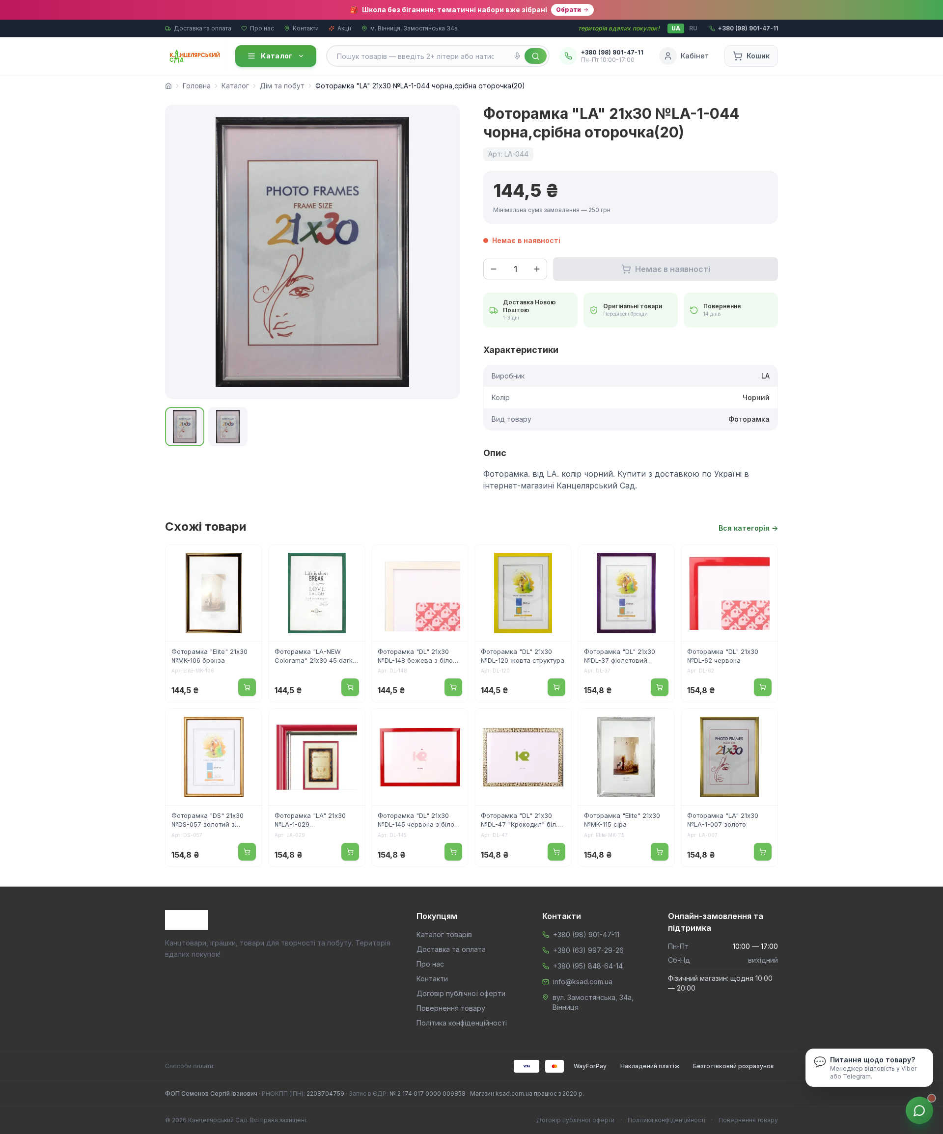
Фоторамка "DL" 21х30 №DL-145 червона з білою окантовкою (419, 820)
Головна (197, 85)
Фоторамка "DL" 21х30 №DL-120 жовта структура (522, 656)
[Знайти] (536, 56)
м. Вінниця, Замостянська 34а (414, 28)
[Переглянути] (248, 559)
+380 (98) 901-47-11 (586, 934)
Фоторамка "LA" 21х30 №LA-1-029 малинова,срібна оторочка (310, 820)
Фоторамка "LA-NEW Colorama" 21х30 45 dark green (314, 657)
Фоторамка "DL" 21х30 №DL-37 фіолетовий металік (619, 657)
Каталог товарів (444, 934)
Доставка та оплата (202, 28)
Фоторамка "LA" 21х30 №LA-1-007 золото (722, 819)
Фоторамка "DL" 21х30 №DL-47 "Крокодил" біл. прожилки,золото (519, 820)
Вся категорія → (748, 528)
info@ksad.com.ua (582, 981)
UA (675, 28)
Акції (344, 28)
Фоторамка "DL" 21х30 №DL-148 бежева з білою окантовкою (418, 657)
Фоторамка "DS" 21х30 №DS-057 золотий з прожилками (207, 820)
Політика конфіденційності (461, 1023)
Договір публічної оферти (460, 993)
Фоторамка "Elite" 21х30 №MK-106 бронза (209, 656)
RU (693, 28)
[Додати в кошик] (247, 687)
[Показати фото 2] (228, 426)
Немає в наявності (672, 269)
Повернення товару (450, 1008)
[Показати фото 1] (184, 426)
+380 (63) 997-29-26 (588, 950)
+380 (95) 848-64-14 (588, 966)
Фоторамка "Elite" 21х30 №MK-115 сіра (622, 819)
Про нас (262, 28)
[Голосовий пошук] (517, 56)
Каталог (276, 56)
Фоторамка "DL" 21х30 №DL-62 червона (722, 656)
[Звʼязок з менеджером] (919, 1110)
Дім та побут (282, 85)
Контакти (306, 28)
